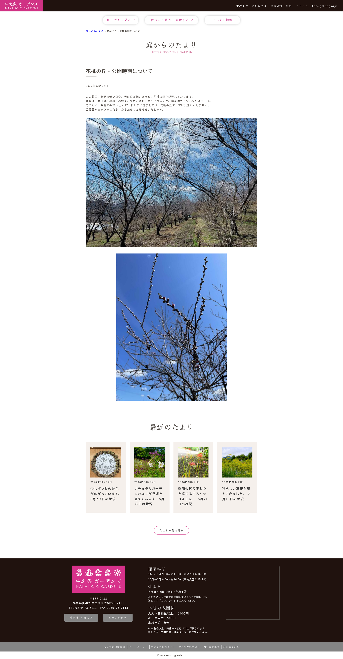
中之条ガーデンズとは (251, 6)
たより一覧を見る (171, 530)
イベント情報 (222, 19)
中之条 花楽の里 (81, 617)
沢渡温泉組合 (231, 647)
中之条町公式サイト (163, 647)
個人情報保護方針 (114, 647)
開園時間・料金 (281, 6)
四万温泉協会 (211, 647)
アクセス (302, 6)
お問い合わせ (118, 617)
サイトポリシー (138, 647)
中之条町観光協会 (189, 647)
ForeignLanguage (325, 6)
